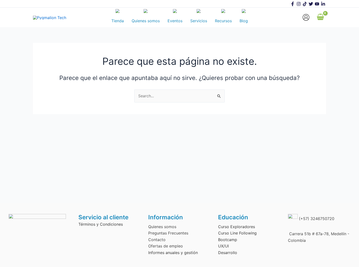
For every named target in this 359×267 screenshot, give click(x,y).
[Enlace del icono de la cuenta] (306, 17)
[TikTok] (305, 4)
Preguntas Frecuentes (168, 233)
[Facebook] (293, 4)
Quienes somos (162, 226)
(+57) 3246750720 (316, 218)
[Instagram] (299, 4)
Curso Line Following (237, 233)
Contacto (157, 239)
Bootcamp (227, 239)
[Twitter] (311, 4)
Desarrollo (227, 252)
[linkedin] (323, 4)
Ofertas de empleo (165, 246)
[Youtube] (317, 4)
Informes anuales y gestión (173, 252)
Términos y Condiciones (100, 224)
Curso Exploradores (236, 226)
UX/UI (223, 246)
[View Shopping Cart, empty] (320, 17)
